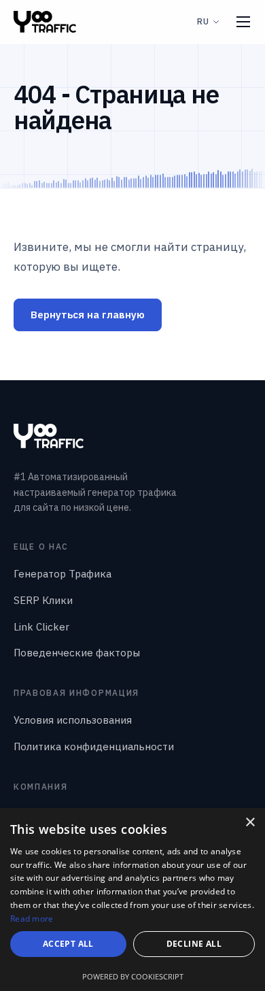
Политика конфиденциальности (94, 746)
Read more (32, 918)
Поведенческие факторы (77, 652)
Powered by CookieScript (132, 976)
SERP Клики (43, 600)
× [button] (250, 823)
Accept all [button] (68, 944)
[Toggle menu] (243, 21)
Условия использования (73, 719)
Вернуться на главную (88, 314)
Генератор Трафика (62, 573)
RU (203, 21)
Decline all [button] (194, 944)
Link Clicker (41, 626)
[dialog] (132, 899)
